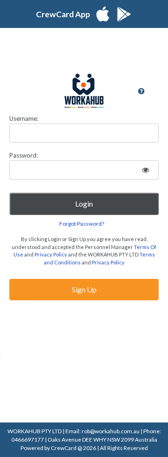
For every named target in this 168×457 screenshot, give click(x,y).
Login (84, 203)
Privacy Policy (51, 254)
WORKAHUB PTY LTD (35, 431)
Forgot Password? (81, 223)
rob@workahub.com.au (111, 431)
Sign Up (84, 289)
